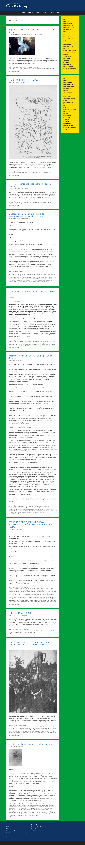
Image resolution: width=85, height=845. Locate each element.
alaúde (11, 588)
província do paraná (36, 280)
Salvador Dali (34, 825)
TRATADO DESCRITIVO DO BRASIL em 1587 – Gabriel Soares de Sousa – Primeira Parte (30, 643)
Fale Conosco (9, 829)
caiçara (11, 202)
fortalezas (11, 729)
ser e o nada (51, 812)
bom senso (28, 506)
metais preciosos (33, 278)
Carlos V (48, 726)
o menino (38, 172)
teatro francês (24, 601)
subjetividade (47, 600)
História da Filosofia (19, 808)
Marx (58, 12)
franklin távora (12, 591)
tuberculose (43, 601)
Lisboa (22, 278)
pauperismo (18, 595)
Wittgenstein (36, 815)
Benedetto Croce (25, 805)
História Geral (24, 725)
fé (14, 342)
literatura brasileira (42, 509)
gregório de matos (31, 591)
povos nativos (17, 732)
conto (21, 202)
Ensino (65, 41)
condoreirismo (18, 590)
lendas (35, 202)
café (46, 272)
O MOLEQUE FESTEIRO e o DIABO (24, 80)
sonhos (30, 813)
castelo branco (50, 272)
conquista (44, 274)
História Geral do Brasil (42, 277)
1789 (11, 506)
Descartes (37, 12)
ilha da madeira (15, 731)
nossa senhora (42, 731)
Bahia (41, 726)
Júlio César (11, 593)
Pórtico (42, 172)
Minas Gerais (19, 68)
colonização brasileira (30, 274)
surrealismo (41, 813)
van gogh (25, 815)
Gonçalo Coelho (33, 729)
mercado (27, 278)
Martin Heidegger (44, 808)
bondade (17, 341)
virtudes (35, 345)
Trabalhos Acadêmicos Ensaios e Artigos (45, 803)
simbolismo (21, 813)
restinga (45, 202)
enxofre (30, 172)
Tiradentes (23, 512)
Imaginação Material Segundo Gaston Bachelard (31, 744)
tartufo (15, 601)
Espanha (54, 728)
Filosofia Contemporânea (15, 803)
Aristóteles (30, 12)
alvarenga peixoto (22, 506)
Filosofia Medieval (68, 25)
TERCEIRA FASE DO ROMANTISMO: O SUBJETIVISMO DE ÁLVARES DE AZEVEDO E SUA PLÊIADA (32, 524)
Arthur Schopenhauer (40, 588)
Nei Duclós (34, 831)
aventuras (12, 341)
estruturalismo (33, 806)
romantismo (39, 510)
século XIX (20, 281)
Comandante (17, 202)
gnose (32, 507)
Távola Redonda (28, 345)
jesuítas (10, 278)
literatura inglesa (49, 342)
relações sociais (35, 597)
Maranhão (32, 731)
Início (64, 19)
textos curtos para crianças (43, 68)
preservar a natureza (27, 68)
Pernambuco (49, 731)
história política (33, 509)
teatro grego (30, 601)
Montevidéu (16, 510)
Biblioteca (12, 67)
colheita (19, 274)
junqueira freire (17, 593)
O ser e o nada (16, 809)
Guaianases (40, 729)
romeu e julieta (34, 598)
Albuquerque (13, 272)
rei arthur (43, 344)
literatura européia (52, 593)
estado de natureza (52, 590)
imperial (54, 277)
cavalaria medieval (28, 341)
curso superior (14, 275)
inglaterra (40, 342)
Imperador (50, 277)
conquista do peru (24, 728)
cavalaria (15, 274)
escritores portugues (42, 590)
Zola (12, 603)
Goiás (34, 172)
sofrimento (11, 203)
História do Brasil (19, 271)
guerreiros (45, 729)
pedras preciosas (15, 280)
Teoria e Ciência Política (69, 39)
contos (44, 341)
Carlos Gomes (26, 630)
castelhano (53, 726)
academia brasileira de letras (16, 630)
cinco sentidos (36, 341)
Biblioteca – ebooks (11, 835)
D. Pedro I (30, 275)
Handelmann (15, 277)
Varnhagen (46, 281)
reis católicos (34, 732)
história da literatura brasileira (15, 509)
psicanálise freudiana (27, 811)
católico (17, 728)
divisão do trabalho (13, 806)
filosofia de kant (48, 806)
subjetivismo (53, 600)
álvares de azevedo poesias (29, 588)
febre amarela (46, 275)
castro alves (43, 506)
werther (54, 601)
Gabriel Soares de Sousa (24, 729)
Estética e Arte (67, 64)
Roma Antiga (66, 58)
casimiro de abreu (36, 506)
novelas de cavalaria (23, 344)
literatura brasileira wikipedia (41, 593)
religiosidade (27, 510)
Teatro (19, 601)
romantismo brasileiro (26, 598)
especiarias (11, 342)
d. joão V (20, 275)
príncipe (39, 344)
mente (44, 630)
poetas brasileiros (20, 632)
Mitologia (39, 594)
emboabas (40, 275)
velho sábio (30, 815)
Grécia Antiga (67, 56)
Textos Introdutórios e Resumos (14, 831)
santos (18, 345)
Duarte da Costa (45, 728)
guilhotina (44, 507)
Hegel (13, 808)
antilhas (27, 726)
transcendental (19, 815)
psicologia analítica (37, 811)
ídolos (25, 808)
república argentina (50, 597)
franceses (16, 729)
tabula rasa (11, 601)
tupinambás (20, 734)
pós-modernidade (45, 809)
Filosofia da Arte (40, 806)
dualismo (20, 806)
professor (22, 510)
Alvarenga (15, 506)
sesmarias (25, 281)
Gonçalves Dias (37, 507)
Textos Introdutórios (33, 67)
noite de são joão (50, 630)
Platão (23, 12)
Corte (48, 274)
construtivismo (38, 805)
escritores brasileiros (13, 507)
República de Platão (46, 811)
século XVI (13, 512)
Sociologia (66, 60)
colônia (23, 274)
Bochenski (32, 805)
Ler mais (33, 63)
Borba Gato (38, 272)
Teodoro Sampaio (32, 281)
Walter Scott (49, 601)
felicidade (28, 507)
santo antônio (46, 510)
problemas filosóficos (48, 595)
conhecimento (49, 506)
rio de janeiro (33, 510)
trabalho (16, 203)
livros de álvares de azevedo (15, 594)
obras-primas (51, 594)
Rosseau (45, 12)
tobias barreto (29, 512)
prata (45, 172)
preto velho (40, 202)
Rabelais (29, 597)
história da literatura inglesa (31, 342)
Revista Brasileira (45, 280)
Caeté (43, 272)
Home (7, 825)
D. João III (38, 728)
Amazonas (22, 726)
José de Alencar (52, 591)
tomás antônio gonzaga (38, 512)
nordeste (37, 731)
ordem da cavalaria (32, 344)
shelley (21, 600)
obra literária (23, 809)
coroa (47, 341)
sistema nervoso (27, 600)
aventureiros (32, 272)
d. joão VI (25, 275)
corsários (34, 728)
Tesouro (38, 281)
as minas (18, 272)
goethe (17, 591)
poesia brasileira (12, 632)
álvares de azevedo (18, 588)
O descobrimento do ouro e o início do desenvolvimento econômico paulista (26, 215)
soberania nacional (35, 600)
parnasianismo (12, 595)
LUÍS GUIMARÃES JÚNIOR (21, 613)
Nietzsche (51, 12)
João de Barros (22, 731)
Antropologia (13, 725)
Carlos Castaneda (36, 829)
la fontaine (23, 593)
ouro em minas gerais (48, 278)
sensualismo (44, 812)
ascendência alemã (25, 272)
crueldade (25, 202)
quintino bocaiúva (23, 597)
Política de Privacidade (37, 827)
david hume (48, 805)
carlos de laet (13, 68)
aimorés (12, 726)
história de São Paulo (23, 277)
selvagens (18, 512)
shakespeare (16, 600)
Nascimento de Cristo (13, 344)
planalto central (33, 595)
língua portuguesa (17, 278)
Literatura (26, 67)
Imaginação (30, 808)
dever (54, 341)
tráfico (42, 281)
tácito (46, 813)
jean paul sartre (36, 808)
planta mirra (39, 595)
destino (53, 805)
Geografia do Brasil (19, 67)
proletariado (22, 280)
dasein (43, 805)
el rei (50, 728)
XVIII (50, 281)
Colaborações (9, 827)
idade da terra (52, 729)
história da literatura (20, 342)
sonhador (26, 813)
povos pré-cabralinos (26, 732)
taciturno (50, 813)
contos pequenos (14, 172)
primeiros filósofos (18, 811)
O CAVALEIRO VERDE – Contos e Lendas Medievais (32, 291)
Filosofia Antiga (67, 23)
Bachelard (19, 805)
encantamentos (25, 172)
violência (20, 203)
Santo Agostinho (23, 812)
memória (41, 630)
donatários (34, 275)
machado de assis (26, 594)
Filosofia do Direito (68, 66)
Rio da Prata (40, 732)
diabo (19, 172)
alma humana (13, 805)
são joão (34, 68)
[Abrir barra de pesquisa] (62, 13)
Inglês (43, 342)
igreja (10, 731)
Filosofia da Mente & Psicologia (29, 803)
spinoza (42, 600)
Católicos (11, 274)
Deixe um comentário (15, 71)
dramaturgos (24, 590)
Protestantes (28, 280)
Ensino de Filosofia (11, 837)
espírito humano (22, 507)
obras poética (45, 594)
